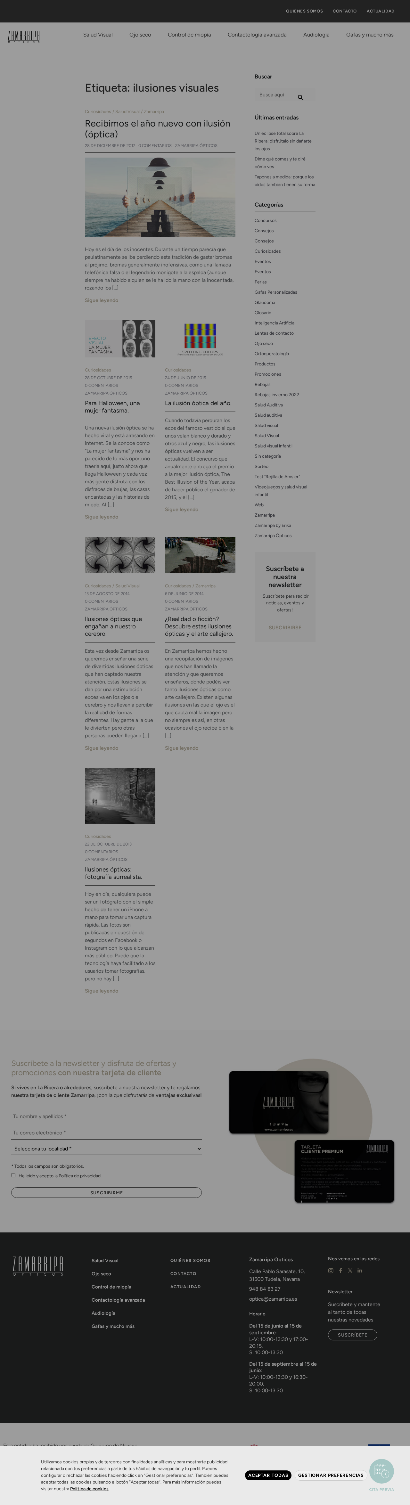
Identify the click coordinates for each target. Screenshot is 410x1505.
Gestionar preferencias (331, 1475)
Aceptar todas (268, 1475)
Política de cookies (89, 1489)
